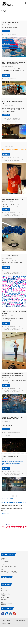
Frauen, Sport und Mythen (10, 255)
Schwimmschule (5, 597)
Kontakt (3, 601)
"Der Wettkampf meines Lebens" (11, 456)
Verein (11, 121)
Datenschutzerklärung (6, 602)
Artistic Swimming (15, 118)
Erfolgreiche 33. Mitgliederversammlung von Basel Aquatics (12, 101)
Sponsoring (4, 599)
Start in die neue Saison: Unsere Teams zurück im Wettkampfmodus (13, 62)
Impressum (4, 604)
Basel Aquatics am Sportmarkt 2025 (12, 199)
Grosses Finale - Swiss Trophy (10, 22)
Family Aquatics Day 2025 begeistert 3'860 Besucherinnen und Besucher (12, 374)
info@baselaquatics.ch (10, 566)
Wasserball (13, 34)
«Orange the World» (8, 144)
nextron (10, 623)
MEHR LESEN (6, 31)
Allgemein (6, 34)
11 (7, 498)
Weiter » (12, 498)
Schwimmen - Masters (16, 119)
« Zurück (4, 496)
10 (4, 498)
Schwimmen (7, 119)
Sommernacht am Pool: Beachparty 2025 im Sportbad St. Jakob (12, 418)
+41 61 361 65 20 (9, 565)
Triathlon (6, 121)
